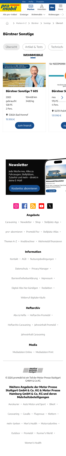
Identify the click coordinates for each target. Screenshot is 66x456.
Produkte (40, 1)
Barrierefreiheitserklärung (25, 278)
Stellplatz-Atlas (50, 231)
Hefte (31, 1)
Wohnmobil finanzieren (50, 241)
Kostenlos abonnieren (24, 188)
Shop (38, 222)
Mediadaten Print (44, 352)
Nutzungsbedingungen (42, 258)
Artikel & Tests (34, 46)
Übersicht (11, 46)
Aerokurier (13, 404)
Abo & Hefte (20, 315)
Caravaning (11, 222)
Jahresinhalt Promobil (45, 324)
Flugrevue (39, 413)
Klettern (52, 413)
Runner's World (45, 433)
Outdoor (15, 433)
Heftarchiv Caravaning (19, 324)
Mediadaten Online (22, 352)
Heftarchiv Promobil (40, 315)
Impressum (46, 278)
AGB (24, 258)
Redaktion (47, 287)
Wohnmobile (36, 14)
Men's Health (30, 423)
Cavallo (26, 413)
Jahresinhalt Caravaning (33, 334)
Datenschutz (21, 268)
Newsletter (26, 222)
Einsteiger (24, 14)
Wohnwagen (53, 14)
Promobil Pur (32, 231)
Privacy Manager (40, 268)
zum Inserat (24, 125)
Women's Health (33, 442)
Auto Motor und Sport (34, 404)
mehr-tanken (13, 423)
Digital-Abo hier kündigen (25, 287)
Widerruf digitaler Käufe (33, 297)
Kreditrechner (28, 241)
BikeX (52, 404)
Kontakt (14, 258)
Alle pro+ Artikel (10, 14)
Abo (24, 1)
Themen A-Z (10, 241)
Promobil (28, 433)
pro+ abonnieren (14, 231)
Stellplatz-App (51, 222)
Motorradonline (49, 423)
